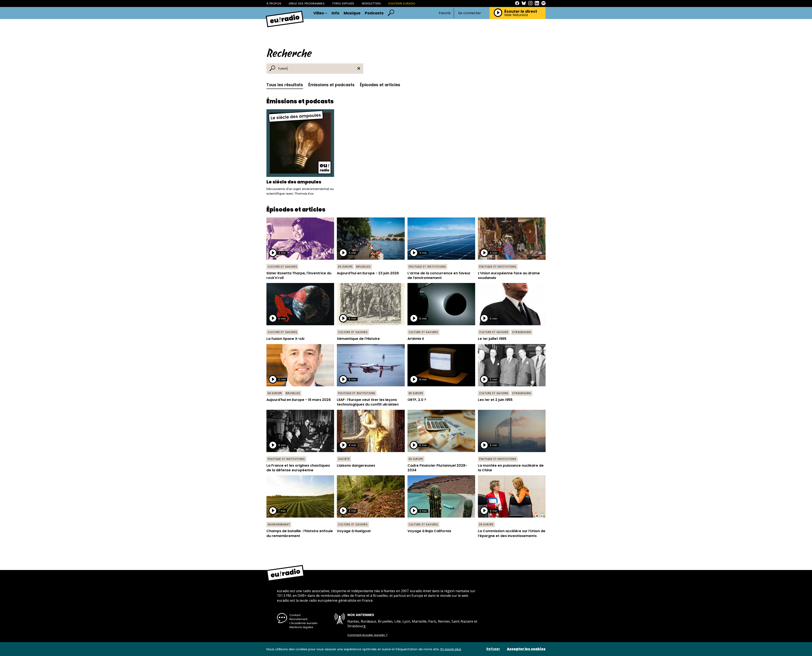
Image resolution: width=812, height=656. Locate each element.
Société (344, 459)
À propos (273, 3)
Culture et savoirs (282, 266)
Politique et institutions (427, 266)
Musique (352, 13)
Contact (294, 615)
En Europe (345, 266)
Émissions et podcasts (331, 85)
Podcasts (374, 13)
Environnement (279, 524)
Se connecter (469, 13)
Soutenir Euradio (402, 3)
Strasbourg (521, 332)
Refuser (493, 649)
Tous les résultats (284, 85)
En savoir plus (450, 649)
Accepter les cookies (526, 649)
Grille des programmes (307, 3)
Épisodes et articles (380, 85)
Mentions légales (301, 627)
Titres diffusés (343, 3)
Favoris (445, 13)
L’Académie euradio (303, 623)
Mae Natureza (516, 15)
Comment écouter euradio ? (367, 635)
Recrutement (298, 619)
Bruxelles (363, 266)
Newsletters (371, 3)
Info (335, 13)
